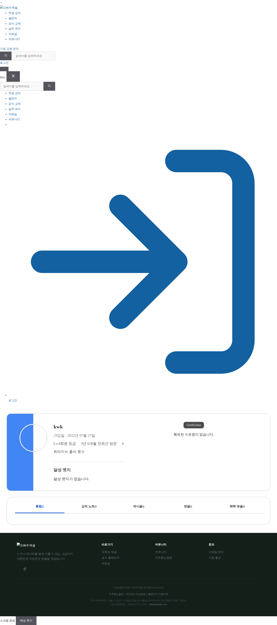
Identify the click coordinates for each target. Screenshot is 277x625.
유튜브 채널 (109, 552)
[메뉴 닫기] (13, 76)
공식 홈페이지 (110, 557)
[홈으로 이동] (8, 7)
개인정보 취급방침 (136, 594)
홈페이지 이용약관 (158, 594)
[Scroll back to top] (1, 2)
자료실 (13, 114)
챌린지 (13, 98)
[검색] (6, 56)
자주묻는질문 (163, 557)
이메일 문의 (216, 552)
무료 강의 (15, 93)
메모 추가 (26, 620)
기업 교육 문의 (9, 48)
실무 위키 (15, 109)
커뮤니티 (14, 119)
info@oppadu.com (158, 604)
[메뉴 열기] (4, 69)
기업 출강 (215, 557)
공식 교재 (15, 103)
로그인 (4, 62)
